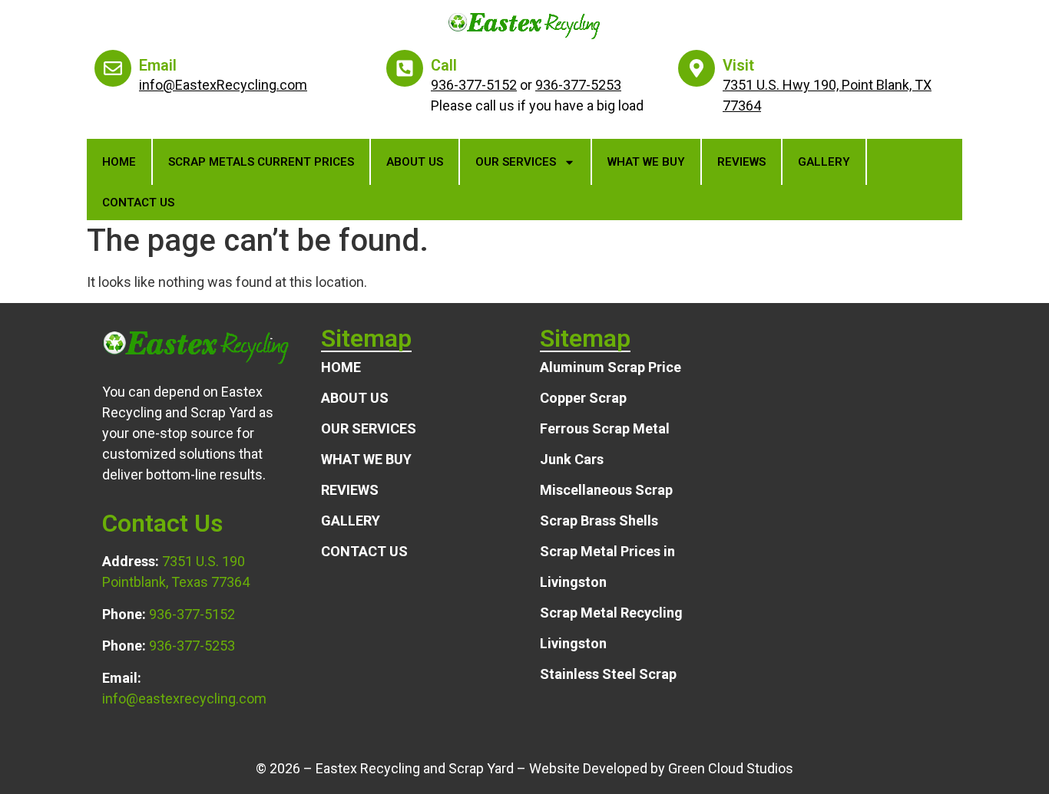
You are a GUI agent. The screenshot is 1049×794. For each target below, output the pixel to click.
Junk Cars (572, 459)
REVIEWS (741, 162)
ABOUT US (414, 162)
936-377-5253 (578, 85)
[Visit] (696, 68)
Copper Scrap (583, 398)
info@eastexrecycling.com (184, 698)
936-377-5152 (474, 85)
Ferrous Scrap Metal (605, 428)
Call (444, 65)
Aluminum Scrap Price (610, 367)
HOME (341, 367)
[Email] (112, 68)
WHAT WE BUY (646, 162)
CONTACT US (138, 202)
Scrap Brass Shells (599, 520)
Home (119, 162)
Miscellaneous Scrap (606, 490)
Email (158, 65)
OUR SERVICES (515, 162)
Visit (738, 65)
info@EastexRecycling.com (223, 85)
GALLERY (824, 162)
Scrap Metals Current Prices (261, 162)
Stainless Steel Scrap (608, 674)
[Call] (404, 68)
